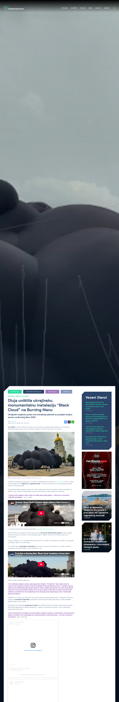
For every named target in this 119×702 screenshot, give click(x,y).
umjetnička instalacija (33, 392)
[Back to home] (14, 8)
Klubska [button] (106, 8)
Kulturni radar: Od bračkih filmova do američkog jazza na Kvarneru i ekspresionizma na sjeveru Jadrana (97, 418)
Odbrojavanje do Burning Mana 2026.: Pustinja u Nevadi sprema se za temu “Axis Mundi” (97, 405)
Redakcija (13, 421)
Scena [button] (90, 8)
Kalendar (74, 8)
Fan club (83, 8)
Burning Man (59, 482)
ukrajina (66, 392)
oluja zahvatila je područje (44, 529)
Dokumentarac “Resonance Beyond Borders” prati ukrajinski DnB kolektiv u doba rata (96, 440)
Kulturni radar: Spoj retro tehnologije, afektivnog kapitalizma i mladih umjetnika (97, 429)
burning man (15, 392)
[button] (114, 8)
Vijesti (18, 396)
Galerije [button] (98, 8)
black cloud (52, 392)
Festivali (11, 396)
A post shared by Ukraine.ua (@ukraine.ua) (33, 674)
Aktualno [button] (64, 8)
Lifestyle (87, 535)
